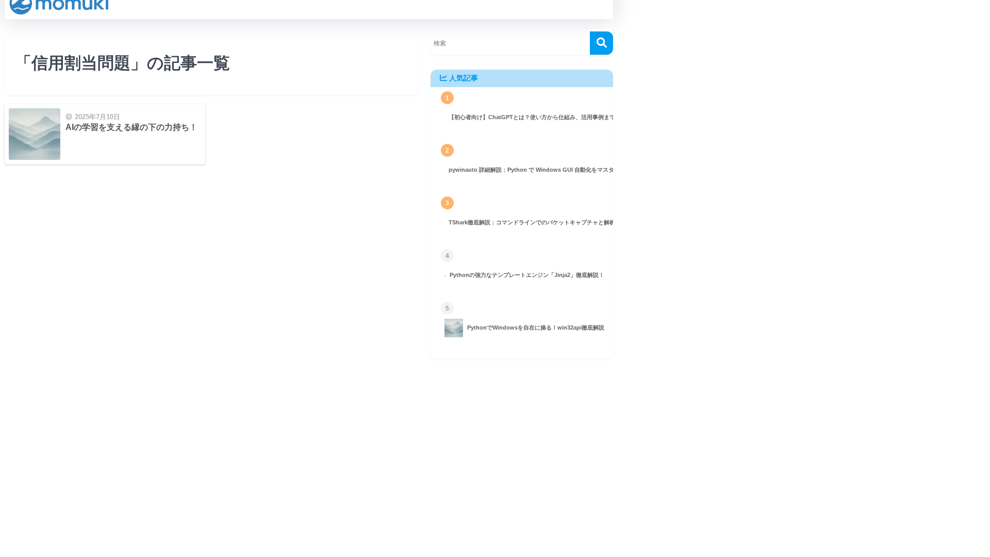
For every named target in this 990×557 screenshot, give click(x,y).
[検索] (601, 43)
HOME (315, 403)
